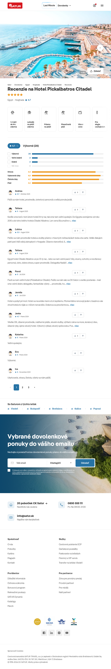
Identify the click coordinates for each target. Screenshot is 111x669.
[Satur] (15, 5)
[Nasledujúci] (100, 48)
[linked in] (51, 633)
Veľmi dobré (17, 158)
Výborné (15, 154)
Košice (77, 408)
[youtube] (67, 633)
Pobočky (12, 549)
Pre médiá (63, 587)
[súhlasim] (75, 314)
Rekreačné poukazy (17, 592)
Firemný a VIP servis (68, 558)
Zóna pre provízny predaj (70, 578)
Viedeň (14, 408)
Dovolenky (63, 5)
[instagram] (59, 633)
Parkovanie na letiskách (69, 553)
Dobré (14, 162)
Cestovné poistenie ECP (70, 544)
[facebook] (44, 633)
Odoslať (85, 463)
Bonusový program (16, 587)
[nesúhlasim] (83, 192)
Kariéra (11, 553)
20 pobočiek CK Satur (30, 503)
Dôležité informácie (16, 578)
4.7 (29, 100)
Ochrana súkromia (16, 583)
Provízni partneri (66, 583)
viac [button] (74, 220)
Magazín (11, 558)
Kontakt (11, 562)
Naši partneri (65, 592)
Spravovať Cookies (15, 651)
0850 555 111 (75, 503)
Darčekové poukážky (68, 549)
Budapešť (35, 408)
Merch (11, 606)
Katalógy (12, 601)
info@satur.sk (25, 516)
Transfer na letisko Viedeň (71, 562)
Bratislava (57, 408)
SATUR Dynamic (15, 596)
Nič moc (15, 166)
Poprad (97, 408)
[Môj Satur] (94, 5)
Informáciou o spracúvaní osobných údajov (26, 474)
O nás (10, 544)
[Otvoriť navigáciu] (102, 5)
